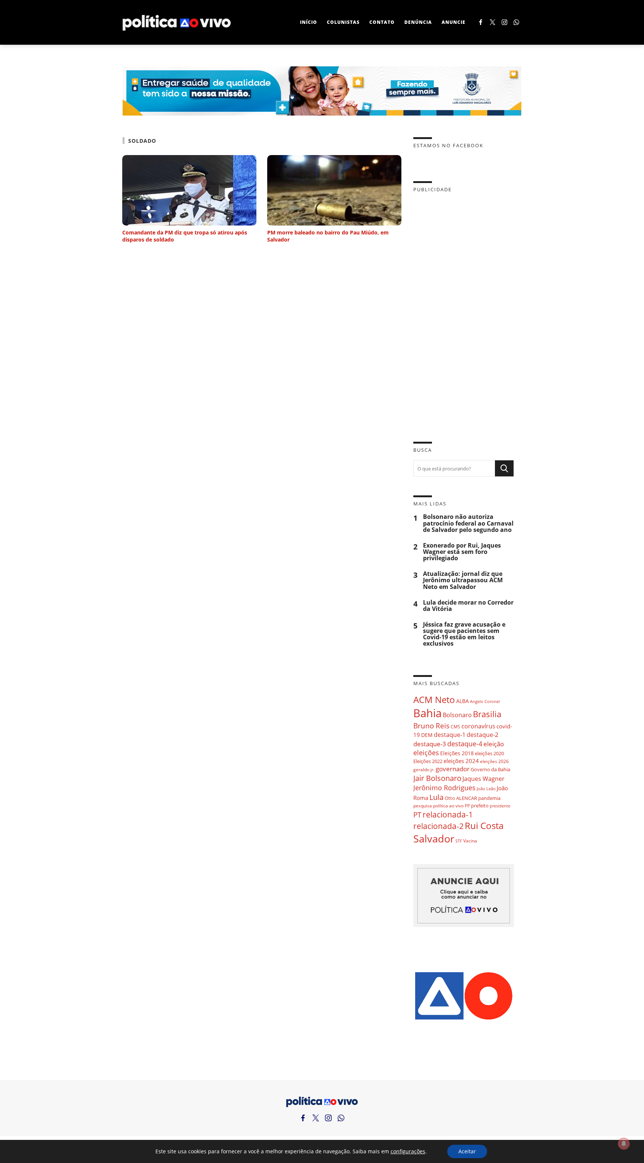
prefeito (480, 805)
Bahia (427, 713)
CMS (455, 727)
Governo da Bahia (490, 769)
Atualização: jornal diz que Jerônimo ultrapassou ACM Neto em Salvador (463, 580)
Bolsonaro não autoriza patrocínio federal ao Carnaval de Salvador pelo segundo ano (468, 523)
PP (467, 806)
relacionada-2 (438, 825)
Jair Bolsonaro (437, 778)
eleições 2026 (494, 761)
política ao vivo (448, 806)
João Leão (486, 788)
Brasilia (487, 714)
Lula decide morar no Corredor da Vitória (468, 605)
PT (417, 814)
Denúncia (418, 22)
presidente (500, 806)
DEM (427, 734)
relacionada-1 (448, 814)
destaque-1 (449, 735)
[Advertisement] (463, 311)
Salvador (433, 838)
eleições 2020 (489, 753)
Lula (436, 797)
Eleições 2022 (427, 761)
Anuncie (453, 22)
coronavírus (478, 726)
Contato (382, 22)
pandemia (489, 798)
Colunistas (343, 22)
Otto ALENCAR (461, 798)
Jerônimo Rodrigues (444, 787)
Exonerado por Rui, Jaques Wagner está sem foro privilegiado (462, 551)
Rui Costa (484, 826)
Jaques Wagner (484, 779)
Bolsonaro (457, 715)
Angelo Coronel (485, 701)
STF (458, 841)
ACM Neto (434, 699)
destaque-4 (464, 743)
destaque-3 (429, 744)
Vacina (470, 841)
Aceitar (467, 1151)
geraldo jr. (424, 769)
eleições (426, 752)
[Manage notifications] (624, 1144)
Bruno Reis (431, 726)
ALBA (462, 701)
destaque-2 (482, 735)
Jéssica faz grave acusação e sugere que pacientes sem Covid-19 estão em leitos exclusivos (464, 634)
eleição (493, 744)
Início (308, 22)
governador (453, 769)
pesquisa (422, 806)
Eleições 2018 (457, 753)
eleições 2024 (461, 761)
